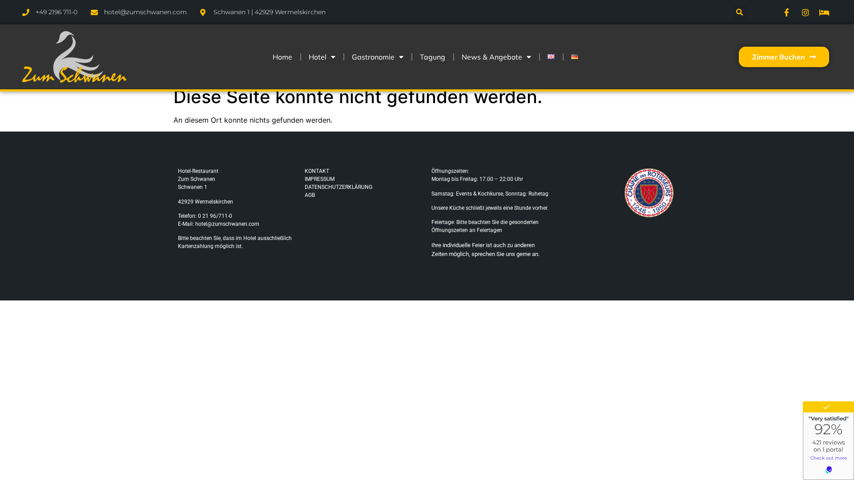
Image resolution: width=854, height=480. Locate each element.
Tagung (432, 56)
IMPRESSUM (319, 179)
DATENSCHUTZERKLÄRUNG (338, 187)
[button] (740, 12)
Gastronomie (373, 56)
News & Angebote (492, 56)
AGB (310, 195)
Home (282, 56)
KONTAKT (317, 171)
